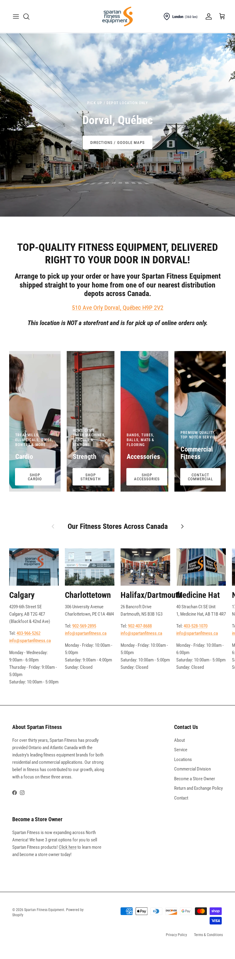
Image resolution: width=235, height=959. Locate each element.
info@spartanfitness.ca (30, 640)
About (179, 740)
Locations (183, 759)
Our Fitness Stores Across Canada (118, 526)
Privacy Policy (176, 935)
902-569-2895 (84, 626)
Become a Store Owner (194, 778)
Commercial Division (192, 769)
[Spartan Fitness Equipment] (117, 16)
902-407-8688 (140, 626)
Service (180, 749)
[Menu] (16, 16)
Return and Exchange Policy (198, 788)
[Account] (207, 16)
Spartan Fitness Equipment (44, 910)
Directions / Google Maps (117, 142)
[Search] (26, 16)
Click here (67, 847)
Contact (181, 798)
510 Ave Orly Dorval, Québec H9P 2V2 (117, 307)
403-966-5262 (28, 633)
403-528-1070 (195, 626)
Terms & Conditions (208, 935)
